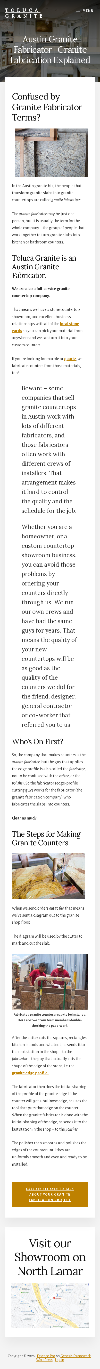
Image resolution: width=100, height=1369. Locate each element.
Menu (88, 11)
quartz (70, 359)
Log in (59, 1360)
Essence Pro (46, 1356)
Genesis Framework (75, 1356)
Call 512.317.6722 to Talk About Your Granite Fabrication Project (50, 1194)
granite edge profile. (30, 1073)
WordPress (44, 1360)
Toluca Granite (25, 13)
